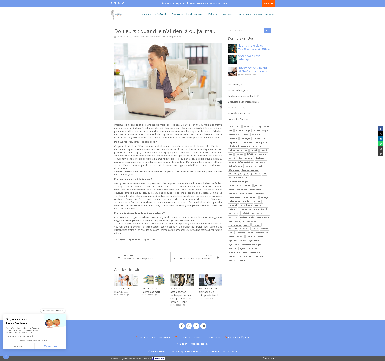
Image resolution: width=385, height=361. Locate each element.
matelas (260, 193)
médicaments (250, 197)
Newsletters (234, 107)
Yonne (243, 260)
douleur (249, 158)
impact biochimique (238, 181)
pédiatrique (248, 213)
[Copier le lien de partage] (380, 153)
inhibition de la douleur (240, 185)
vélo (245, 252)
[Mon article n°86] (232, 48)
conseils (264, 150)
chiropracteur (246, 142)
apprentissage (261, 130)
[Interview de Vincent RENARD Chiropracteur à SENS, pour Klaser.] (232, 71)
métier (246, 201)
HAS (264, 174)
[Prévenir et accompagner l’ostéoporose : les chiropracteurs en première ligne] (182, 280)
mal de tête (255, 189)
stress (243, 240)
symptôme (254, 240)
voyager (233, 260)
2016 (238, 126)
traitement (234, 252)
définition (251, 154)
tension (232, 248)
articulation (235, 134)
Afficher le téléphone (174, 3)
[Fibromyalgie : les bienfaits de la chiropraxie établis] (210, 280)
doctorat (263, 154)
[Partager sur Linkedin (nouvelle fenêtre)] (380, 138)
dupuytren (261, 162)
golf (246, 174)
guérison (255, 174)
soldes (240, 236)
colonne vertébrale (238, 150)
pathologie (234, 213)
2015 (231, 126)
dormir (232, 158)
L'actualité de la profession (242, 101)
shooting (241, 232)
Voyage (259, 256)
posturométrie (247, 217)
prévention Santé (237, 119)
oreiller (258, 205)
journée (258, 185)
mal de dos (242, 189)
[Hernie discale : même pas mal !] (154, 280)
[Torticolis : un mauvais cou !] (126, 280)
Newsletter (246, 205)
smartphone (262, 232)
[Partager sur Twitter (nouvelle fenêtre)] (380, 133)
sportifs (233, 240)
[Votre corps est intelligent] (232, 59)
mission (256, 201)
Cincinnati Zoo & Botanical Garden (245, 146)
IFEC (248, 177)
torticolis (252, 248)
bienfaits (255, 134)
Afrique (239, 130)
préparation (263, 217)
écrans (249, 166)
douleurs (260, 158)
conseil (254, 150)
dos (240, 158)
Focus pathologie (237, 90)
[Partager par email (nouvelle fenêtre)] (380, 148)
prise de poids (249, 221)
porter (260, 213)
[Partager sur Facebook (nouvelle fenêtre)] (380, 128)
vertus (232, 256)
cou (231, 154)
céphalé (233, 142)
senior (254, 229)
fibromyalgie (235, 174)
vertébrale (255, 252)
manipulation (246, 193)
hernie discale (236, 177)
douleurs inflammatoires (241, 162)
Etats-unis (234, 170)
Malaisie (233, 193)
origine (232, 209)
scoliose (256, 225)
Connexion (268, 357)
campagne (245, 138)
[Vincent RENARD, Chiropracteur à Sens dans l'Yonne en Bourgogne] (116, 14)
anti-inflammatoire (237, 113)
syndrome (234, 244)
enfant (258, 166)
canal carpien (260, 138)
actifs (246, 126)
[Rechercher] (267, 30)
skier (250, 232)
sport (260, 236)
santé (246, 225)
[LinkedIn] (119, 4)
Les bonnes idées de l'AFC (241, 95)
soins (231, 236)
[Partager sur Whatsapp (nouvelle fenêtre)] (380, 143)
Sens (231, 232)
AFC (231, 130)
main (231, 189)
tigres (242, 248)
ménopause (234, 201)
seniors (264, 229)
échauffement (236, 166)
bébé (246, 134)
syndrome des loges (251, 244)
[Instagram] (123, 4)
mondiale (233, 205)
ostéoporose (245, 209)
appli (248, 130)
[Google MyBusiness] (115, 4)
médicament (235, 197)
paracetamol (260, 209)
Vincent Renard (245, 256)
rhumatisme (235, 225)
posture (233, 217)
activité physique (260, 126)
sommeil (250, 236)
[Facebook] (111, 4)
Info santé (233, 84)
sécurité (233, 229)
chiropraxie (261, 142)
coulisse (239, 154)
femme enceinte (250, 170)
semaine (244, 229)
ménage (264, 197)
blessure (233, 138)
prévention (234, 221)
